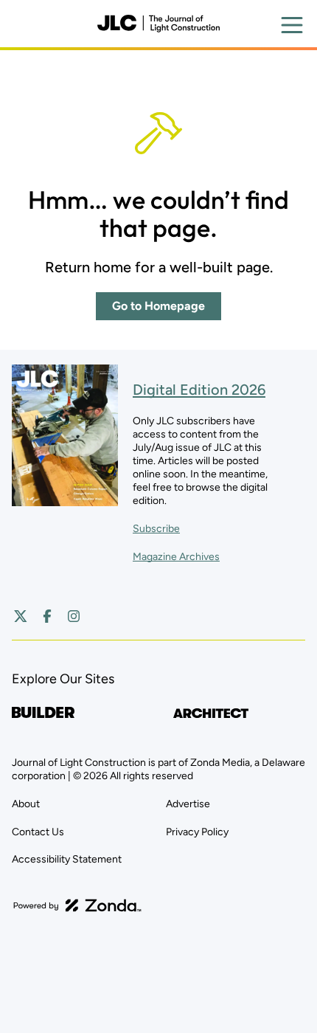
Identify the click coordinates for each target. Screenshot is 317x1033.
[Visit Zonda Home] (77, 905)
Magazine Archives (176, 556)
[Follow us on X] (20, 616)
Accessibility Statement (67, 859)
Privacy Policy (197, 832)
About (26, 804)
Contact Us (38, 832)
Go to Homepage (158, 306)
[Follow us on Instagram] (74, 616)
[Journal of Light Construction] (158, 23)
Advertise (188, 804)
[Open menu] (292, 25)
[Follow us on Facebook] (47, 616)
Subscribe (156, 528)
